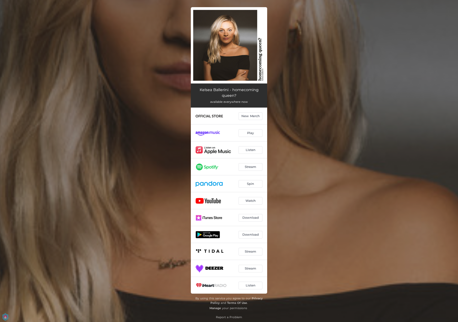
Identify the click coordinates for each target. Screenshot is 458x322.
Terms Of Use (237, 303)
